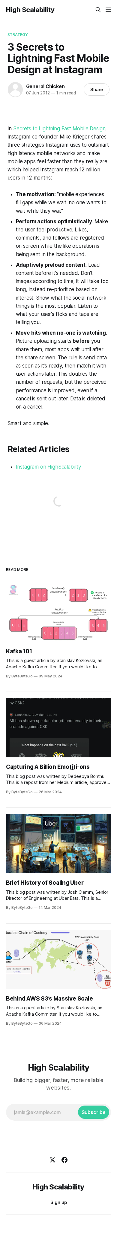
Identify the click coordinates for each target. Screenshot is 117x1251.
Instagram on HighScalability (48, 467)
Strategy (18, 34)
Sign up (58, 1202)
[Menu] (108, 9)
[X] (53, 1160)
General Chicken (45, 86)
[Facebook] (65, 1160)
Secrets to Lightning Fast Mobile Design (59, 129)
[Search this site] (98, 9)
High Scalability (30, 9)
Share (96, 89)
